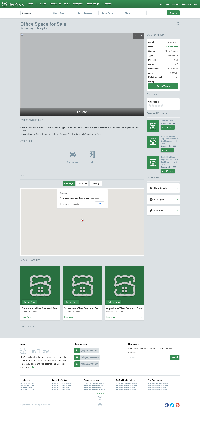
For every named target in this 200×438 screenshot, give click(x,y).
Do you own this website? (70, 204)
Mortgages (78, 3)
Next (141, 36)
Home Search (160, 188)
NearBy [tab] (96, 183)
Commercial (55, 3)
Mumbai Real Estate (27, 385)
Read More (26, 317)
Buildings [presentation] (68, 183)
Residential (41, 3)
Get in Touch (163, 86)
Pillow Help (107, 3)
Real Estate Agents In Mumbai (158, 385)
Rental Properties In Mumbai (94, 385)
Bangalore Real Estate (27, 383)
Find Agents (160, 199)
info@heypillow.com (90, 357)
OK (99, 204)
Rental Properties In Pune (92, 387)
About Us (158, 210)
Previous (136, 36)
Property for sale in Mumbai (61, 385)
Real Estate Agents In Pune (157, 387)
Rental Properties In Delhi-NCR (94, 389)
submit (175, 357)
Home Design (92, 3)
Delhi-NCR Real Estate (27, 389)
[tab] (69, 183)
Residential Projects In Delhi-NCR (127, 389)
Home (30, 3)
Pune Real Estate (26, 387)
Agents (67, 3)
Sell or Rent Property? (168, 4)
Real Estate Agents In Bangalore (159, 383)
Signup (195, 4)
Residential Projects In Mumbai (126, 385)
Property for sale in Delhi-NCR (62, 389)
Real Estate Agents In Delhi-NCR (159, 389)
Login (185, 4)
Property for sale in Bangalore (62, 383)
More (127, 13)
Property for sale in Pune (60, 387)
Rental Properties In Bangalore (94, 383)
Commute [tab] (82, 183)
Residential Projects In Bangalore (127, 383)
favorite (178, 23)
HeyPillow (13, 4)
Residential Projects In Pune (125, 387)
